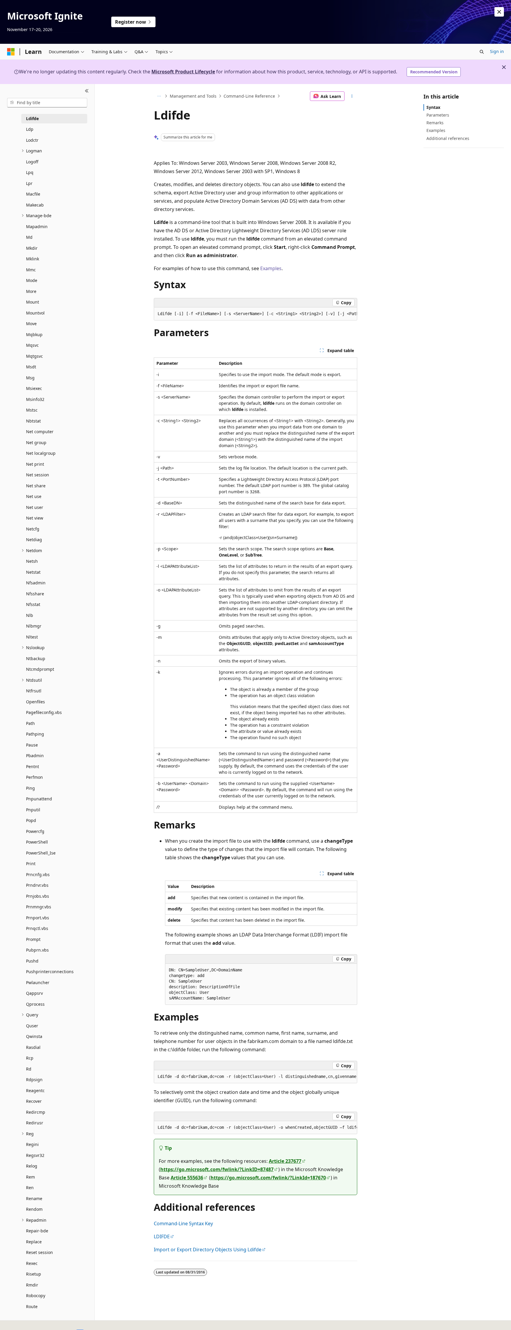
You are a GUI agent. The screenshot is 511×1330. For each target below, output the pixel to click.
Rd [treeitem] (28, 1069)
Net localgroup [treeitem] (41, 453)
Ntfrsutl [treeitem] (33, 691)
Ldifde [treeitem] (32, 118)
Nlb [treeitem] (29, 615)
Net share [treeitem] (36, 486)
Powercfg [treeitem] (35, 831)
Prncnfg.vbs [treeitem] (38, 874)
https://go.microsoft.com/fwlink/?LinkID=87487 (217, 1169)
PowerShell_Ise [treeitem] (41, 853)
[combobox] (47, 102)
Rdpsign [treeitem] (34, 1079)
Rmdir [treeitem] (32, 1285)
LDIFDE (162, 1236)
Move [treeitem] (31, 323)
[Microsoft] (11, 52)
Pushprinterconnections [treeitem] (50, 971)
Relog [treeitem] (31, 1166)
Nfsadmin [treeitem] (36, 583)
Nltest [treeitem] (32, 637)
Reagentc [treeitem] (35, 1090)
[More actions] (352, 96)
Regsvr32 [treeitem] (35, 1155)
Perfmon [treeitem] (34, 777)
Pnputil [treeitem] (33, 809)
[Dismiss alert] (499, 12)
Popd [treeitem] (31, 820)
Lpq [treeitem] (29, 172)
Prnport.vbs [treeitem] (37, 917)
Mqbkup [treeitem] (34, 334)
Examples (271, 268)
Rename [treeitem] (34, 1198)
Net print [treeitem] (35, 464)
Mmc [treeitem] (31, 270)
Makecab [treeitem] (35, 205)
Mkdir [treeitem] (32, 248)
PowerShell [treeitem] (37, 842)
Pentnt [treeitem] (32, 766)
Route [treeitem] (32, 1306)
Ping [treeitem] (30, 788)
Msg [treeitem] (30, 378)
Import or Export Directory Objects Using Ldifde (207, 1249)
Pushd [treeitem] (32, 961)
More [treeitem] (31, 291)
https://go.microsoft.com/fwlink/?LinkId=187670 (268, 1177)
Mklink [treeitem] (32, 259)
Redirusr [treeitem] (34, 1123)
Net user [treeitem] (34, 507)
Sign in (497, 51)
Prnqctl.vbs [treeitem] (37, 928)
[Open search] (482, 51)
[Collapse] (87, 91)
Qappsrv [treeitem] (34, 993)
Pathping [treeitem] (35, 734)
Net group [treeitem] (36, 442)
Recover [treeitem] (34, 1101)
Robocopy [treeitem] (35, 1295)
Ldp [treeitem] (29, 129)
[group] (255, 313)
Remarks (435, 122)
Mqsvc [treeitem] (32, 345)
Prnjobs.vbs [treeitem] (37, 896)
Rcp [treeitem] (29, 1058)
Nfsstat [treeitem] (33, 604)
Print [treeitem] (30, 863)
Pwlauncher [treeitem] (37, 982)
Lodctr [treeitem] (32, 140)
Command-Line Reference (249, 96)
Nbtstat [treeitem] (33, 421)
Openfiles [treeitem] (35, 702)
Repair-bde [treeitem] (37, 1231)
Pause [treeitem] (32, 745)
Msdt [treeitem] (31, 367)
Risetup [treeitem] (33, 1274)
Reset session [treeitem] (39, 1252)
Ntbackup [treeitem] (35, 658)
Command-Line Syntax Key (183, 1223)
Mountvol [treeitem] (35, 313)
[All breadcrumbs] (159, 96)
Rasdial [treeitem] (33, 1047)
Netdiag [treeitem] (34, 539)
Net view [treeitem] (34, 518)
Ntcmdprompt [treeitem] (40, 669)
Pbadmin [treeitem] (35, 755)
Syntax (433, 107)
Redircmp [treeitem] (35, 1112)
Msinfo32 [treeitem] (35, 399)
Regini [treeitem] (32, 1144)
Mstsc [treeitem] (32, 410)
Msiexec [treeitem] (34, 388)
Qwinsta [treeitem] (34, 1036)
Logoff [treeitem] (32, 162)
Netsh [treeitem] (32, 561)
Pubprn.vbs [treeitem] (37, 950)
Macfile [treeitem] (33, 194)
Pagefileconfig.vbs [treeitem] (44, 712)
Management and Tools (193, 96)
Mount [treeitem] (32, 302)
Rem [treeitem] (30, 1177)
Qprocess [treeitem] (35, 1004)
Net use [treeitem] (33, 496)
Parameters (437, 115)
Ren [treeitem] (30, 1187)
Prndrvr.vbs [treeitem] (37, 885)
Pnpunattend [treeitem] (39, 799)
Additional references (447, 138)
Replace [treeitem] (34, 1241)
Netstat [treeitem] (33, 572)
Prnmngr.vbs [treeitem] (38, 907)
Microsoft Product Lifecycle (183, 71)
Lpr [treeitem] (29, 183)
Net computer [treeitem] (40, 431)
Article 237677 (285, 1161)
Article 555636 (187, 1177)
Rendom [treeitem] (34, 1209)
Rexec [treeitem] (32, 1263)
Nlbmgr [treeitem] (33, 626)
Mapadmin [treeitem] (37, 226)
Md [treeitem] (29, 237)
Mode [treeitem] (31, 280)
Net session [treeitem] (37, 475)
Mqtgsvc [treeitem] (34, 356)
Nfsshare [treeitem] (35, 594)
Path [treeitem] (30, 723)
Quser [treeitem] (32, 1025)
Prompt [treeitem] (33, 939)
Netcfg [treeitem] (32, 529)
